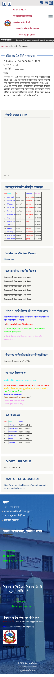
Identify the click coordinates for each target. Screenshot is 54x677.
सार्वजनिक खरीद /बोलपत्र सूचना (18, 511)
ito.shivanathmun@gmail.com (29, 621)
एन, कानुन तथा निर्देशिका (14, 515)
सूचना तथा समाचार (12, 507)
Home (4, 46)
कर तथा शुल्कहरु (11, 520)
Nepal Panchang (9, 175)
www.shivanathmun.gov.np (22, 626)
